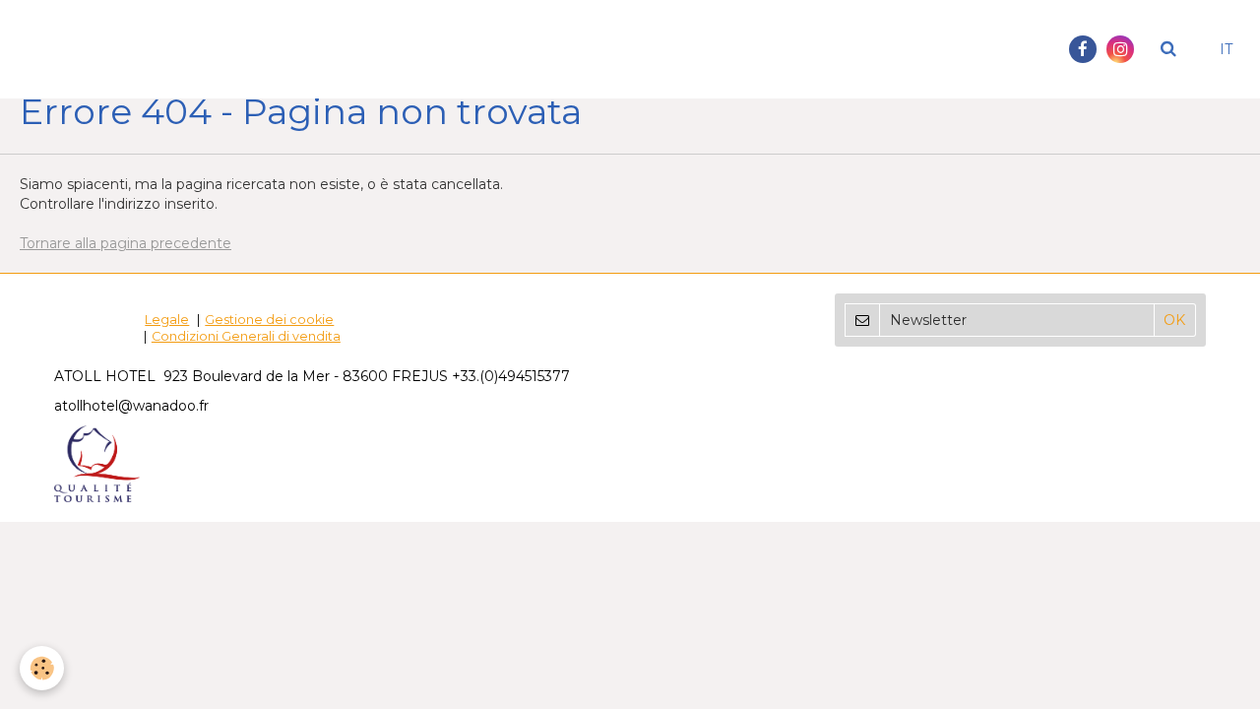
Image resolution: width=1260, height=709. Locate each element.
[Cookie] (42, 668)
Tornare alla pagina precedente (125, 243)
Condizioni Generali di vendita (246, 336)
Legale (167, 319)
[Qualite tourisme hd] (97, 463)
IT (1226, 49)
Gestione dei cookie (269, 319)
